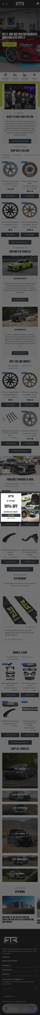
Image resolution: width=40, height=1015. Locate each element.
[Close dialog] (38, 494)
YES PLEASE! (11, 515)
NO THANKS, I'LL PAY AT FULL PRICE (11, 518)
